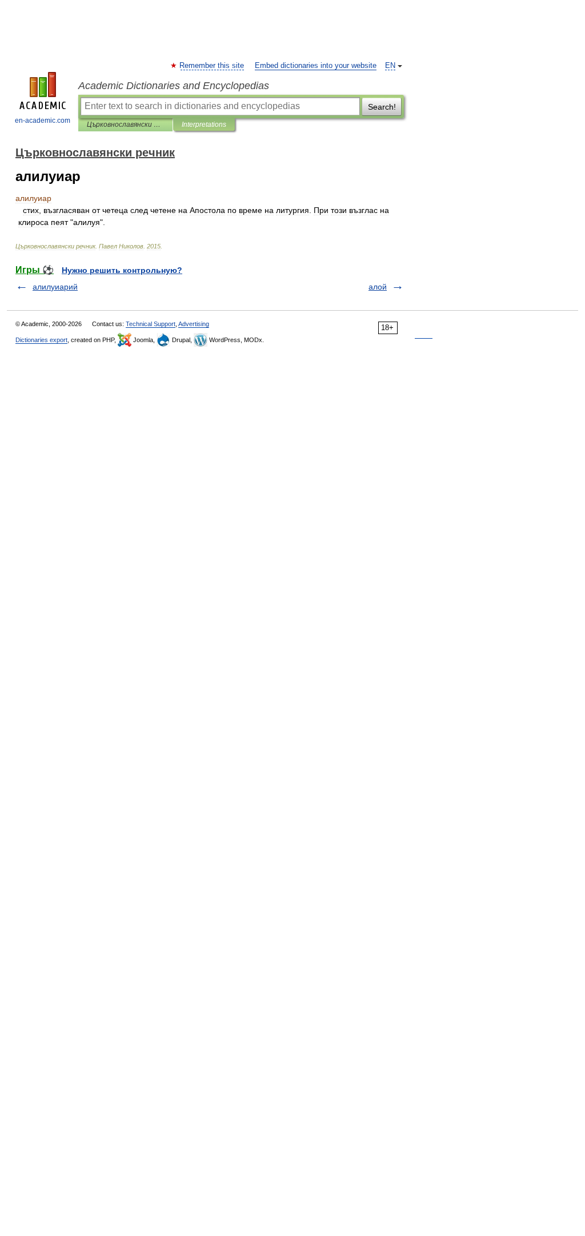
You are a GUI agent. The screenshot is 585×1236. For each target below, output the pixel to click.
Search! (382, 106)
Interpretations (204, 125)
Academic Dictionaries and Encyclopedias (173, 85)
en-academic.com (42, 121)
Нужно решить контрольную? (122, 270)
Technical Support (150, 323)
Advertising (193, 323)
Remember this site (212, 66)
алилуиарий (55, 286)
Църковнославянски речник (125, 125)
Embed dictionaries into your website (315, 66)
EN (390, 66)
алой (377, 286)
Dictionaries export (41, 339)
